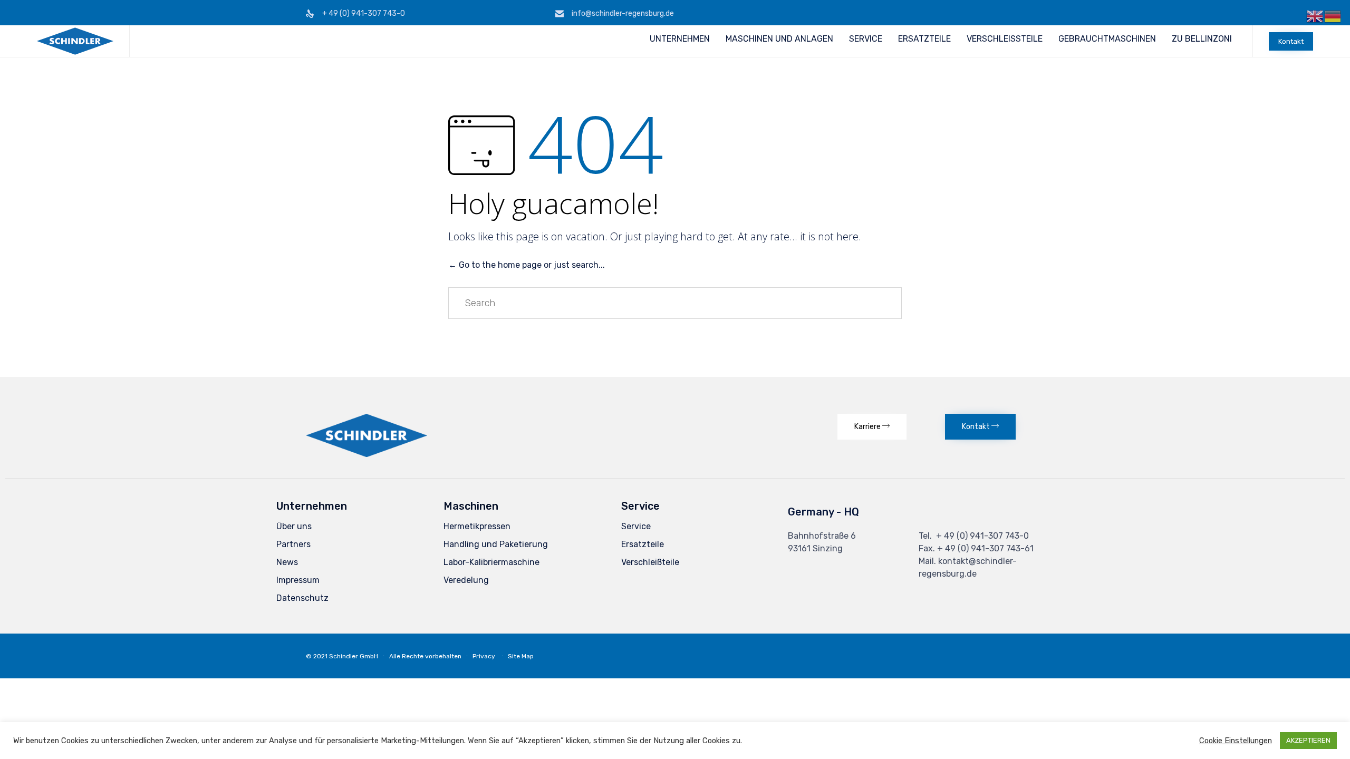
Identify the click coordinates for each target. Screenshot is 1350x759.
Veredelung (466, 580)
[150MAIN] (366, 454)
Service (636, 526)
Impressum (298, 580)
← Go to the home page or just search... (526, 265)
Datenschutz (302, 598)
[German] (1333, 16)
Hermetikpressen (476, 526)
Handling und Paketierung (495, 544)
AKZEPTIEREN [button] (1308, 740)
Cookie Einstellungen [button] (1235, 740)
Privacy (484, 656)
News (287, 562)
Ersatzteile (642, 544)
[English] (1315, 16)
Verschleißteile (650, 562)
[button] (1291, 41)
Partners (293, 544)
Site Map (521, 656)
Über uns (294, 526)
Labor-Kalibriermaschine (491, 562)
